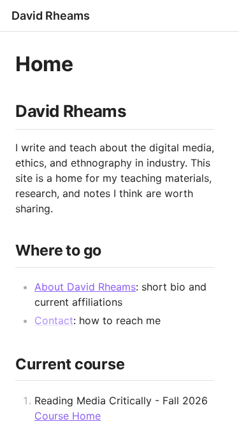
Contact (53, 320)
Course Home (67, 415)
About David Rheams (85, 286)
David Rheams (50, 15)
